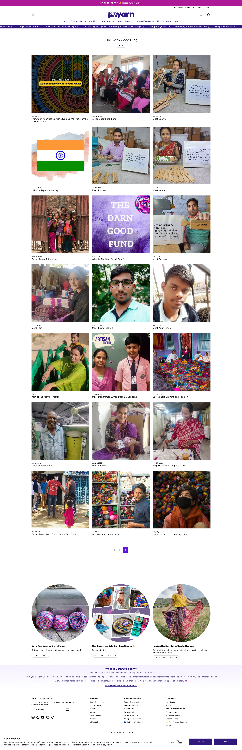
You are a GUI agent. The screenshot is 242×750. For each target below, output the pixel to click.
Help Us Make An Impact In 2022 (170, 465)
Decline (225, 741)
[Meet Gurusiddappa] (60, 431)
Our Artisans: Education (44, 259)
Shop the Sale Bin (105, 655)
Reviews (93, 719)
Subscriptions (123, 21)
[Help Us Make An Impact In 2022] (181, 431)
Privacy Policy (105, 745)
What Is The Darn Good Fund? (108, 259)
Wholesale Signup (173, 715)
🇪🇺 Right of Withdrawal (133, 722)
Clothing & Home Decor (100, 21)
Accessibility (129, 709)
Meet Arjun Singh (162, 328)
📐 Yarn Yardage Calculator (177, 722)
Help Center (170, 702)
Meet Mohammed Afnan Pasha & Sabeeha (114, 397)
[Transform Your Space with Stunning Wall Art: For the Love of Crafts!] (60, 84)
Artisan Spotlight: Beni (104, 119)
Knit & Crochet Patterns (175, 709)
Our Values (94, 709)
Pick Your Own (164, 21)
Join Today (40, 655)
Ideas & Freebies (144, 21)
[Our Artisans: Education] (60, 224)
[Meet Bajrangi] (181, 224)
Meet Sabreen (99, 465)
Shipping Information (132, 705)
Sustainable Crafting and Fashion (170, 397)
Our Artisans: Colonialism (105, 534)
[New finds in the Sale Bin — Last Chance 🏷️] (121, 613)
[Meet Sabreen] (121, 431)
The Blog (169, 705)
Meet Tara (37, 328)
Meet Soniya (159, 119)
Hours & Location (96, 702)
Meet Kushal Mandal (103, 328)
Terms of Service (131, 715)
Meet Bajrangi (160, 259)
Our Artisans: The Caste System (170, 534)
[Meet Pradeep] (121, 155)
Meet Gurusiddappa (42, 465)
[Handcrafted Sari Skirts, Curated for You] (181, 613)
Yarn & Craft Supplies (74, 21)
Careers (93, 712)
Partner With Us (172, 725)
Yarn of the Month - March (45, 397)
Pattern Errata (171, 712)
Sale (176, 21)
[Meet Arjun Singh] (181, 293)
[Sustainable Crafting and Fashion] (181, 362)
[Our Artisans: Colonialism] (121, 500)
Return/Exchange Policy (133, 702)
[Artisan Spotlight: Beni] (121, 84)
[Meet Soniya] (181, 84)
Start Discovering (166, 658)
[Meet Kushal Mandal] (121, 293)
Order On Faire (172, 719)
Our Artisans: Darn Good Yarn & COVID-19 (54, 534)
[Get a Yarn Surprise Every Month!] (60, 613)
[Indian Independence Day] (60, 155)
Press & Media (95, 715)
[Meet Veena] (181, 155)
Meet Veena (159, 190)
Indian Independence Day (45, 190)
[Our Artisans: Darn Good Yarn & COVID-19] (60, 499)
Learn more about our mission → (121, 685)
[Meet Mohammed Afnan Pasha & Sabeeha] (121, 362)
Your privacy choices (132, 719)
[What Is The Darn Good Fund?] (121, 224)
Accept (201, 741)
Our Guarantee (95, 705)
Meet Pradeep (99, 190)
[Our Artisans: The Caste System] (181, 500)
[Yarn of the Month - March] (60, 362)
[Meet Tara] (60, 293)
